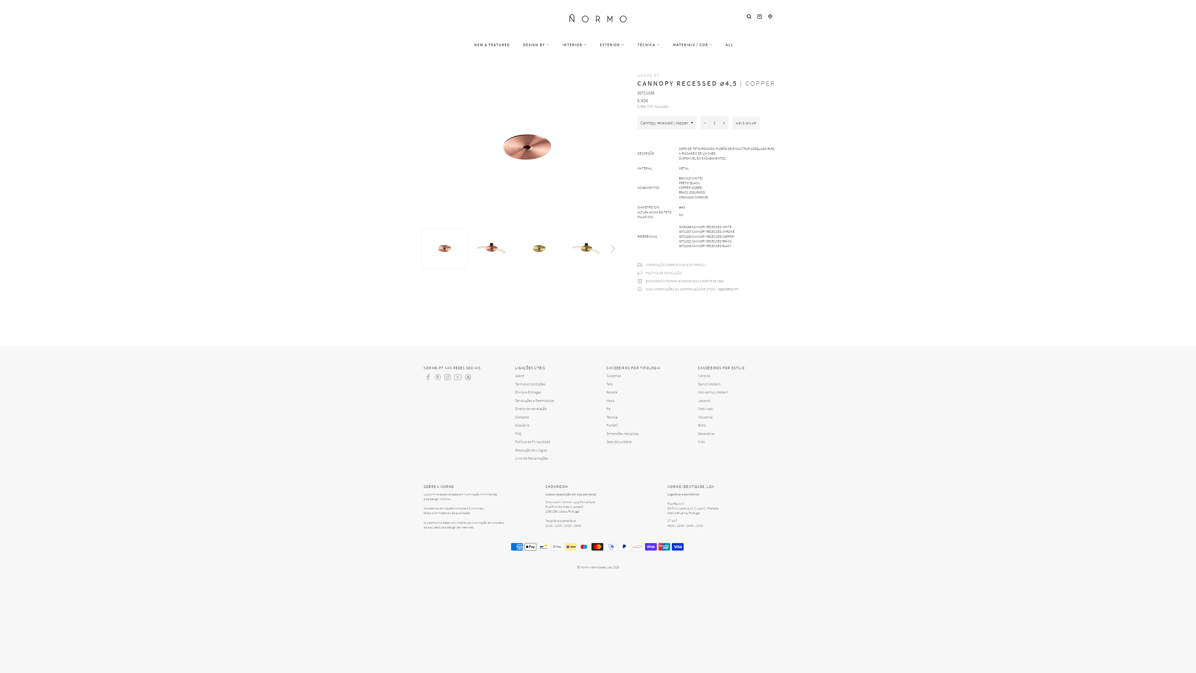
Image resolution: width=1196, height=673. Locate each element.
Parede (611, 392)
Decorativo (706, 433)
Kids (701, 441)
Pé (608, 408)
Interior (573, 44)
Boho (702, 425)
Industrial (705, 417)
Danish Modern (709, 384)
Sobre (519, 375)
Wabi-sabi (706, 408)
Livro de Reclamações (531, 458)
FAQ (518, 433)
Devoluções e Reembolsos (534, 400)
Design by (534, 44)
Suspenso (613, 375)
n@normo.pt (728, 289)
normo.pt (648, 75)
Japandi (704, 400)
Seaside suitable (619, 441)
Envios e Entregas (528, 392)
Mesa (610, 400)
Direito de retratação (531, 408)
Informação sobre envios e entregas (675, 265)
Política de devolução (663, 273)
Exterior (610, 44)
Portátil (612, 425)
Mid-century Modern (713, 392)
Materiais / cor (691, 44)
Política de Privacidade (532, 441)
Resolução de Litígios (531, 450)
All (729, 44)
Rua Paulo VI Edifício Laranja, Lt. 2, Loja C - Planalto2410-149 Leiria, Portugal (693, 508)
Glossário (522, 425)
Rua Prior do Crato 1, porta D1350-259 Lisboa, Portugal (564, 508)
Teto (609, 384)
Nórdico (704, 375)
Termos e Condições (530, 384)
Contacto (522, 417)
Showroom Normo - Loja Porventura (570, 502)
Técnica (647, 44)
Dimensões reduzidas (622, 433)
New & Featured (492, 44)
